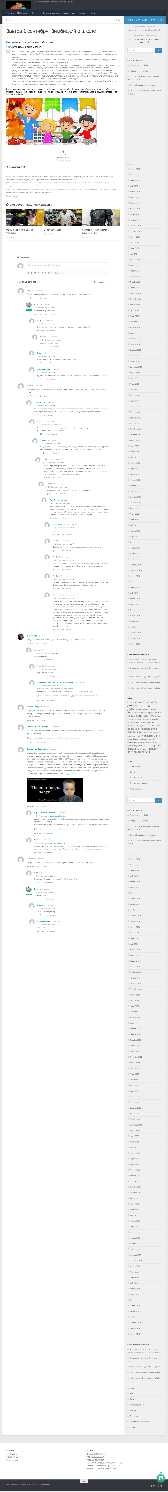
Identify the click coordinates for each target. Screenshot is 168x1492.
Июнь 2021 (134, 520)
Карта (93, 13)
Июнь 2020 (134, 587)
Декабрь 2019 (135, 621)
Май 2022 (134, 457)
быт (156, 702)
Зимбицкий (57, 425)
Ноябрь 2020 (135, 559)
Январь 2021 (135, 548)
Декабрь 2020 (135, 553)
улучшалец (149, 746)
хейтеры (133, 751)
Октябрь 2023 (135, 361)
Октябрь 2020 (135, 565)
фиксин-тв (133, 748)
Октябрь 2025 (135, 226)
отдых (142, 726)
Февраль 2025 (135, 271)
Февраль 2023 (135, 406)
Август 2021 (135, 508)
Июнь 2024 (134, 316)
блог (9, 20)
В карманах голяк (52, 230)
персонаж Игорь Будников (150, 732)
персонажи (131, 736)
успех (157, 745)
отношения (148, 726)
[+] (62, 273)
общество (133, 725)
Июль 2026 (134, 175)
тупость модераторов (135, 746)
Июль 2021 (134, 514)
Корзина (35, 13)
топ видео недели (146, 742)
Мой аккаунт (22, 13)
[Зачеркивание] (38, 273)
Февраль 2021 (135, 542)
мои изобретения (137, 1405)
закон (143, 713)
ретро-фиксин (133, 739)
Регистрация (135, 766)
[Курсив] (31, 273)
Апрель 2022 (135, 463)
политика (143, 735)
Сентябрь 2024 (136, 299)
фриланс (153, 748)
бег (135, 702)
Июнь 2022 (134, 452)
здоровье (150, 712)
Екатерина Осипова (58, 816)
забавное (137, 713)
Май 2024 (134, 322)
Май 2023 (134, 389)
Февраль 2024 (135, 339)
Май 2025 (134, 254)
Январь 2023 (135, 412)
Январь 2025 (135, 276)
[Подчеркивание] (35, 273)
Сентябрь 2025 (136, 231)
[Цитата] (49, 273)
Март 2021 (134, 536)
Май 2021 (134, 525)
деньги (132, 705)
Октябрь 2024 (135, 293)
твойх (55, 669)
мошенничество (135, 722)
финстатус (144, 749)
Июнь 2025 (134, 248)
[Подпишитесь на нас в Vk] (156, 20)
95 (42, 211)
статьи (132, 1427)
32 (119, 20)
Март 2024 (134, 333)
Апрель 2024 (135, 327)
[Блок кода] (52, 273)
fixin (36, 304)
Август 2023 (135, 373)
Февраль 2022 (135, 474)
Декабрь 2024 (135, 282)
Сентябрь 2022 (136, 435)
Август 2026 (135, 169)
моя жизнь (148, 722)
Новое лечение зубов (139, 71)
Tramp (52, 406)
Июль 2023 (134, 378)
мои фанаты (144, 719)
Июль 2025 (134, 242)
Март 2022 (134, 469)
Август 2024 (135, 305)
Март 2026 (134, 197)
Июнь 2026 (134, 180)
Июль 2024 (134, 310)
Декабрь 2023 (135, 350)
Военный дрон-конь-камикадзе (143, 85)
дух (130, 709)
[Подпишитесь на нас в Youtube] (153, 20)
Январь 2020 (135, 616)
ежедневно (144, 709)
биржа (140, 702)
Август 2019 (135, 644)
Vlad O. (59, 444)
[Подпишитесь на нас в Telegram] (151, 20)
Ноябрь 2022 (135, 423)
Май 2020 (134, 593)
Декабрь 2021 (135, 486)
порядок (133, 1410)
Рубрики (10, 13)
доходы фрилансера (149, 706)
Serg (52, 308)
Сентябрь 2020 (136, 570)
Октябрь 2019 (135, 633)
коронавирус (145, 715)
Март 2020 (134, 604)
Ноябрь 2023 (135, 356)
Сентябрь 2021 (136, 503)
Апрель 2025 (135, 259)
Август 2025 (135, 237)
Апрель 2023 (135, 395)
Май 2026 (134, 186)
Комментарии (69, 13)
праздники (156, 736)
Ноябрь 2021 (135, 491)
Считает (9, 47)
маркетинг (133, 719)
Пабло (52, 876)
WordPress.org (136, 789)
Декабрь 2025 (135, 214)
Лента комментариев (138, 783)
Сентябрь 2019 (136, 638)
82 (80, 211)
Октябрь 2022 (135, 429)
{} (59, 273)
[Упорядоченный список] (42, 273)
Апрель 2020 (135, 599)
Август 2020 (135, 576)
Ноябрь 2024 (135, 288)
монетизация (154, 719)
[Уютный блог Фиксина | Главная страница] (18, 5)
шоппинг (144, 751)
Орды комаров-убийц (139, 65)
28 (118, 211)
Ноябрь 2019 (135, 627)
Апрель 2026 (135, 192)
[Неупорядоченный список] (45, 273)
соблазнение (145, 739)
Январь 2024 (135, 344)
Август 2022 (135, 440)
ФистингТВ (32, 636)
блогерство (148, 702)
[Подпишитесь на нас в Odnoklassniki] (158, 20)
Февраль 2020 (135, 610)
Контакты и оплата (51, 13)
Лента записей (136, 777)
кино (134, 716)
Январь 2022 (135, 480)
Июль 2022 (134, 446)
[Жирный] (28, 273)
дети (15, 196)
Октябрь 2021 (135, 497)
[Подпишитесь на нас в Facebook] (161, 20)
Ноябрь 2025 (135, 220)
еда (135, 709)
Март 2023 (134, 401)
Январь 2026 (135, 209)
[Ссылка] (55, 273)
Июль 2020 (134, 582)
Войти (132, 772)
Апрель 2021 (135, 531)
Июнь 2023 (134, 384)
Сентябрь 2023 (136, 367)
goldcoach (130, 702)
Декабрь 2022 (135, 418)
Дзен (132, 1399)
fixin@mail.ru (11, 1454)
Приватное (134, 1416)
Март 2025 (134, 265)
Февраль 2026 (135, 203)
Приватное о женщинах (139, 1422)
